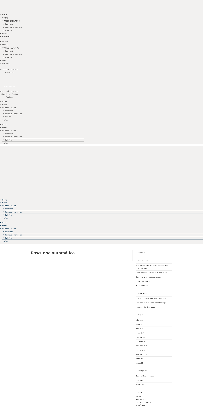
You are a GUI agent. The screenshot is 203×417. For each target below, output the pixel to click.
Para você (9, 24)
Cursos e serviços (11, 21)
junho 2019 (140, 359)
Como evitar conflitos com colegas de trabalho (152, 273)
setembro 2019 (141, 354)
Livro (4, 34)
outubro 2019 (141, 350)
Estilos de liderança (142, 285)
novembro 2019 (141, 346)
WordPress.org (141, 405)
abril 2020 (139, 329)
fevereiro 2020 (141, 337)
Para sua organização (13, 27)
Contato (6, 37)
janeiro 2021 (140, 324)
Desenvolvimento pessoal (145, 376)
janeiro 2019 (140, 363)
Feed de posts (141, 399)
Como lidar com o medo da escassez (148, 277)
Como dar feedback (143, 281)
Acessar (138, 397)
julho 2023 (139, 320)
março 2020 (140, 333)
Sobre (5, 18)
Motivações (140, 384)
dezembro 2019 (141, 341)
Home (4, 15)
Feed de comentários (143, 402)
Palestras (9, 30)
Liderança (139, 380)
